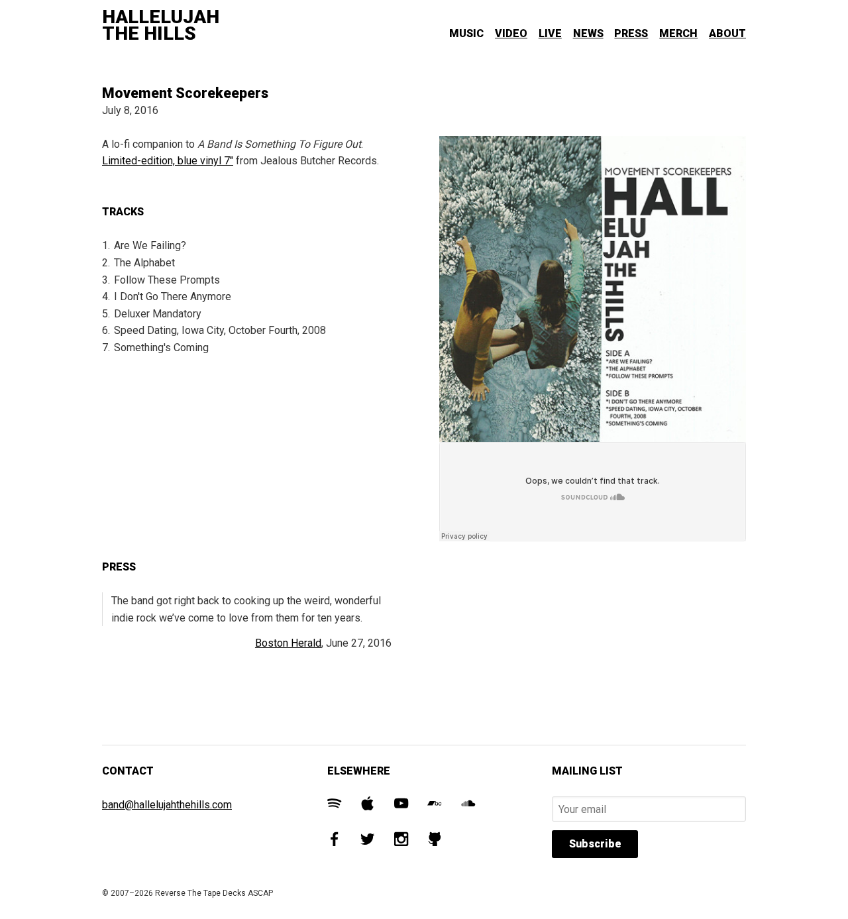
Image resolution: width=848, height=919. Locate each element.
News (588, 33)
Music (466, 33)
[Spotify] (334, 805)
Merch (678, 33)
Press (631, 33)
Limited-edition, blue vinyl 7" (167, 160)
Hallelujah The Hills (160, 25)
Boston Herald (288, 643)
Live (550, 33)
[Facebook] (334, 841)
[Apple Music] (367, 805)
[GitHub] (434, 841)
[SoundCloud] (468, 805)
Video (511, 33)
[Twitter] (367, 841)
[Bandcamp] (434, 805)
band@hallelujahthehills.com (167, 804)
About (727, 33)
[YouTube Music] (401, 805)
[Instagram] (401, 841)
